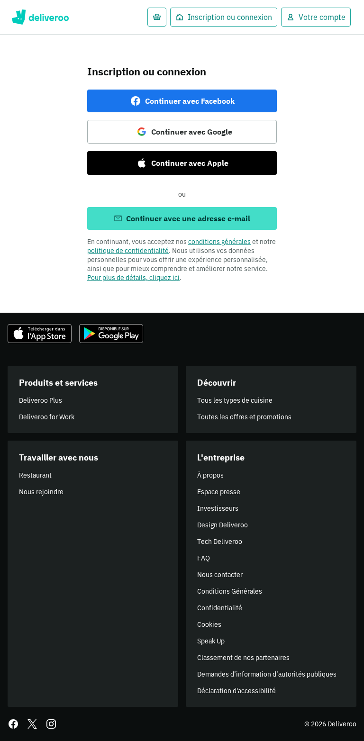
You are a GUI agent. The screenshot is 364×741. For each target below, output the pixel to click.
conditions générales (219, 241)
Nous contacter (220, 574)
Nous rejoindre (41, 492)
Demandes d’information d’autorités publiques (267, 674)
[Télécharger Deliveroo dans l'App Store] (40, 333)
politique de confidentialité (128, 250)
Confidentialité (219, 608)
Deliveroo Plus (40, 400)
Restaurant (35, 475)
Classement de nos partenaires (243, 657)
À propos (210, 475)
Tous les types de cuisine (235, 400)
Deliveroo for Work (46, 417)
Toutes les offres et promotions (244, 417)
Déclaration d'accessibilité (236, 691)
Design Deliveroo (222, 525)
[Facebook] (13, 724)
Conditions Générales (229, 591)
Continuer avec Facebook (190, 101)
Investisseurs (217, 508)
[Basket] (156, 17)
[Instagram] (51, 724)
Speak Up (211, 641)
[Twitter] (32, 724)
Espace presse (218, 492)
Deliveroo (40, 17)
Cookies (209, 624)
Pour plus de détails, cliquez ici (133, 277)
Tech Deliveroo (219, 541)
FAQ (203, 558)
